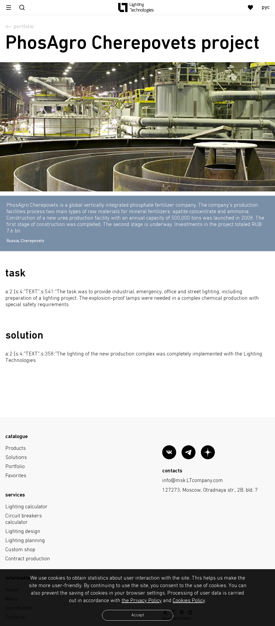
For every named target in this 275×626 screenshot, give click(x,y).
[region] (137, 218)
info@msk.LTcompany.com (192, 480)
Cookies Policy (189, 600)
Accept (137, 615)
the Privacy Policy (142, 600)
